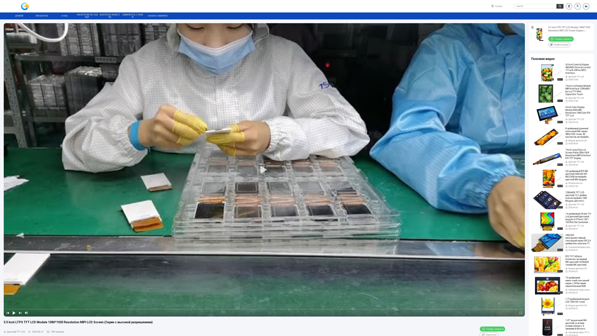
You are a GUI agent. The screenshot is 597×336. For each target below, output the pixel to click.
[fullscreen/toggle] (521, 312)
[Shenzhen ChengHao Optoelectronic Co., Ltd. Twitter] (577, 6)
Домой (19, 16)
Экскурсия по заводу (87, 16)
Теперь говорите (158, 16)
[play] (264, 170)
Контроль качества (110, 16)
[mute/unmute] (26, 312)
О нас (64, 16)
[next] (20, 312)
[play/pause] (14, 312)
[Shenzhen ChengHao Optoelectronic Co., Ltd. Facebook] (569, 6)
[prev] (8, 312)
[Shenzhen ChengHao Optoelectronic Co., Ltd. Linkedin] (586, 6)
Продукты (42, 16)
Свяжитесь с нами (132, 16)
